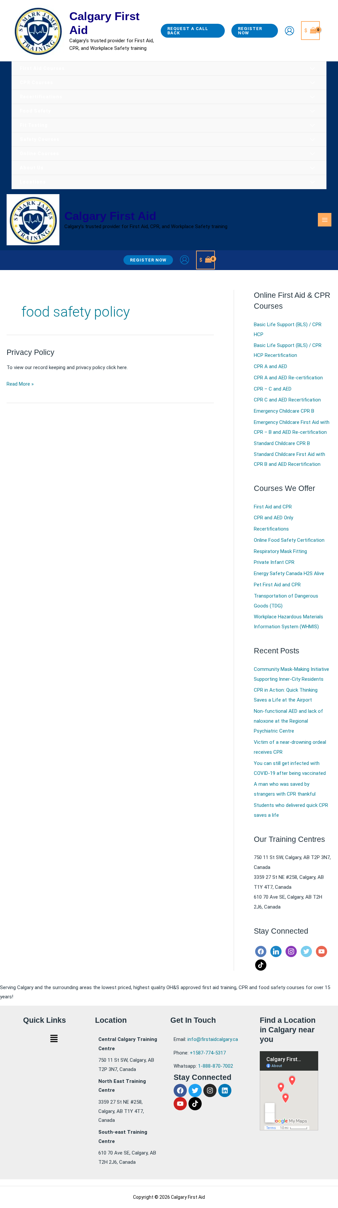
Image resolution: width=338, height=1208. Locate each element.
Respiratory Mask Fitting (280, 551)
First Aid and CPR (273, 507)
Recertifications (271, 529)
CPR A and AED (270, 366)
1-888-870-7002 (215, 1066)
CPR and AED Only (273, 518)
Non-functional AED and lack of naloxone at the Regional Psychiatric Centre (288, 721)
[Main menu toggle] (324, 219)
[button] (193, 31)
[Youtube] (321, 951)
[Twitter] (306, 951)
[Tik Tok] (260, 965)
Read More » (20, 383)
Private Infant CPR (274, 562)
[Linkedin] (276, 951)
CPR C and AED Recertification (287, 400)
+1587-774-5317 (208, 1053)
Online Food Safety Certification (289, 540)
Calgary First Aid (110, 215)
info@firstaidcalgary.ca (212, 1039)
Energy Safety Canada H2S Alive (289, 573)
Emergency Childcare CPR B (284, 411)
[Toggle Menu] (313, 69)
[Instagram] (291, 951)
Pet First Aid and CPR (277, 585)
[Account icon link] (289, 31)
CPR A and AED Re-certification (288, 378)
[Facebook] (260, 951)
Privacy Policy (30, 352)
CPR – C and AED (272, 389)
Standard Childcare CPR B (282, 443)
